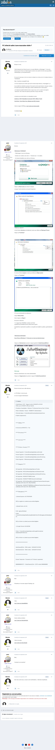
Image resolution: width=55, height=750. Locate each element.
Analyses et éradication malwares (25, 50)
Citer (19, 114)
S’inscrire (18, 38)
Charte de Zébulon (31, 33)
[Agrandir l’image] (21, 110)
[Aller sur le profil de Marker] (3, 50)
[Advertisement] (16, 17)
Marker (9, 49)
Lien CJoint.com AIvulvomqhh (32, 106)
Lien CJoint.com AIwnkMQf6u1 (21, 603)
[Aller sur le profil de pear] (8, 148)
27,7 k (8, 154)
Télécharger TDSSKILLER (20, 150)
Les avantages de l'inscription (19, 33)
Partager (40, 50)
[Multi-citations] (15, 115)
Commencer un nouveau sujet (30, 55)
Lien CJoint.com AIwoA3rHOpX (21, 620)
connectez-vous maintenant (45, 695)
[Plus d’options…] (51, 61)
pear (7, 143)
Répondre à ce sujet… (15, 703)
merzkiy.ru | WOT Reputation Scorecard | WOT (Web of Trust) (28, 98)
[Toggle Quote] (16, 401)
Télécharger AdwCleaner (20, 335)
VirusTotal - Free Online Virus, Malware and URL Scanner (27, 101)
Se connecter (7, 38)
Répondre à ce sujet (46, 55)
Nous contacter (27, 747)
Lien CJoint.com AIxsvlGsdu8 (20, 642)
